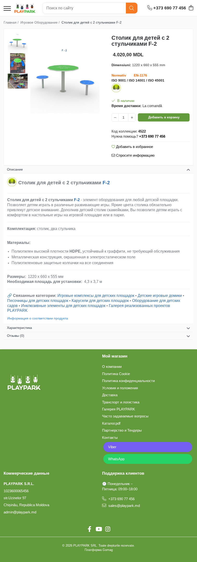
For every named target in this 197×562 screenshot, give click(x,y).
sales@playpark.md (123, 506)
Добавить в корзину (163, 117)
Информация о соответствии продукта (37, 318)
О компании (112, 366)
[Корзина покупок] (190, 8)
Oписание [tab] (15, 169)
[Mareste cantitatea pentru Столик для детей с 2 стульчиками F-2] (131, 117)
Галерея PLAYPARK (118, 409)
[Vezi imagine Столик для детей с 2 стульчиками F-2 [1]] (18, 63)
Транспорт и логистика (120, 402)
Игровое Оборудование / (40, 22)
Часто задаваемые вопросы (125, 416)
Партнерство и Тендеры (122, 430)
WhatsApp (116, 459)
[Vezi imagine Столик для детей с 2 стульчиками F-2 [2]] (18, 81)
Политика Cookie (116, 374)
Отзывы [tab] (15, 336)
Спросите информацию (134, 155)
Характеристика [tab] (19, 328)
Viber (112, 447)
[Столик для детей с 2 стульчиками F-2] (64, 78)
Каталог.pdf (111, 423)
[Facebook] (89, 529)
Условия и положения (120, 388)
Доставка (109, 395)
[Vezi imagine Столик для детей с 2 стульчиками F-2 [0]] (18, 43)
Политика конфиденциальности (128, 381)
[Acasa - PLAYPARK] (24, 8)
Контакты (110, 437)
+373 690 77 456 (121, 499)
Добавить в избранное (134, 147)
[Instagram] (108, 529)
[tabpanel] (64, 78)
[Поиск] (131, 8)
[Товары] (7, 8)
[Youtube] (98, 529)
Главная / (11, 22)
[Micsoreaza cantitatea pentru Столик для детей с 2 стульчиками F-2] (115, 117)
